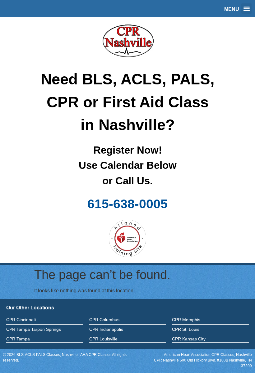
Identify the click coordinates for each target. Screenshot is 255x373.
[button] (246, 8)
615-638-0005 (127, 204)
